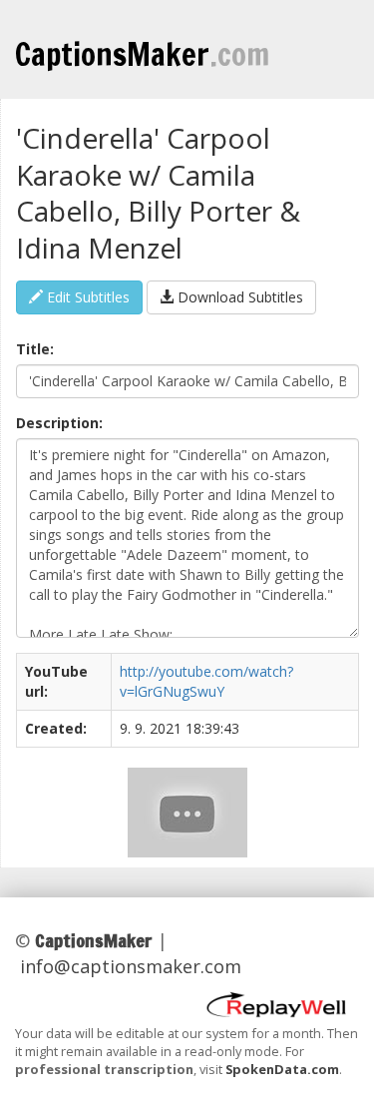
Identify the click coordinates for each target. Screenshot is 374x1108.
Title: (35, 348)
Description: (59, 422)
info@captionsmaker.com (130, 966)
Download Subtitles (238, 296)
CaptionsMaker (142, 54)
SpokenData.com (282, 1069)
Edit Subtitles (86, 296)
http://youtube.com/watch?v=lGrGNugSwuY (206, 681)
